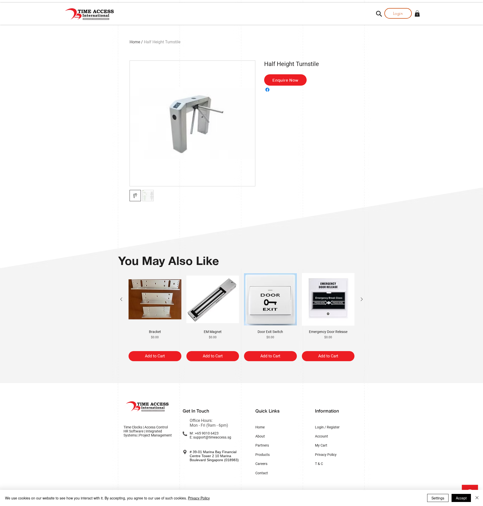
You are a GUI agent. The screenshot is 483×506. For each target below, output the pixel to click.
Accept (461, 497)
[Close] (477, 498)
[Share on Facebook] (267, 90)
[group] (241, 317)
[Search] (379, 13)
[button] (417, 13)
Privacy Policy (199, 497)
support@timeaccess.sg (212, 437)
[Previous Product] (121, 299)
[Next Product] (362, 299)
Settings (437, 497)
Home (135, 42)
